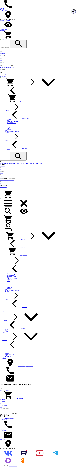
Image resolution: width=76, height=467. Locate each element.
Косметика (2, 169)
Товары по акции (3, 74)
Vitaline (3, 401)
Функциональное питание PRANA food (7, 67)
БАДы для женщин (3, 50)
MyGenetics (2, 183)
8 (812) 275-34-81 (3, 9)
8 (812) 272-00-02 (3, 8)
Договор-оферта (5, 419)
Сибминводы (4, 405)
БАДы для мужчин (19, 50)
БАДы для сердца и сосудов (28, 50)
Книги (1, 60)
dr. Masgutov (2, 176)
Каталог (7, 390)
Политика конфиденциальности (8, 418)
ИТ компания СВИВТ (13, 466)
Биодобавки (2, 53)
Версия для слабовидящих (5, 20)
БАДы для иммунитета (11, 50)
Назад (1, 390)
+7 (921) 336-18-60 (3, 10)
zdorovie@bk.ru (3, 439)
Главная (4, 390)
